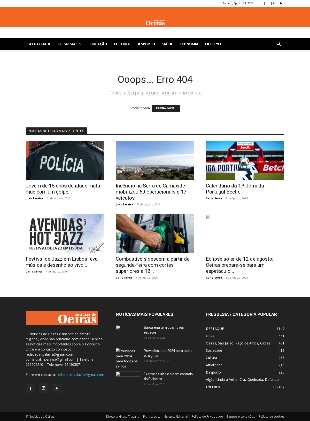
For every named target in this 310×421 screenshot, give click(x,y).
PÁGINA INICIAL (166, 108)
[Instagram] (272, 3)
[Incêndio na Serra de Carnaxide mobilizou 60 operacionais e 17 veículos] (155, 160)
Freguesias (68, 44)
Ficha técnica (152, 416)
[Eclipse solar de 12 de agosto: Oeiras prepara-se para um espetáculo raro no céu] (245, 233)
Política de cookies (271, 416)
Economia (189, 44)
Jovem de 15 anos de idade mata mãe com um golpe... (63, 189)
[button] (278, 44)
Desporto (146, 44)
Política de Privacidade (207, 416)
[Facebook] (264, 3)
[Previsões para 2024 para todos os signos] (128, 358)
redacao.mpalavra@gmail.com (80, 374)
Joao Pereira (34, 198)
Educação (97, 44)
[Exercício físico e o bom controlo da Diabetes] (128, 380)
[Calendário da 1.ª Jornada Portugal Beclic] (245, 160)
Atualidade (40, 44)
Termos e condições (241, 416)
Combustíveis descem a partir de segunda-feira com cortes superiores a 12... (153, 265)
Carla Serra (214, 198)
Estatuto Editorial (176, 416)
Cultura (122, 44)
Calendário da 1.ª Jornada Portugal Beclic (235, 189)
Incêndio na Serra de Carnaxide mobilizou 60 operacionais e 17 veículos (151, 192)
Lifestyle (213, 44)
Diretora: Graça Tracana (122, 416)
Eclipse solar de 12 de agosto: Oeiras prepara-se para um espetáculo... (239, 265)
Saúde (167, 44)
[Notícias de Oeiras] (155, 22)
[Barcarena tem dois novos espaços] (128, 333)
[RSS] (280, 3)
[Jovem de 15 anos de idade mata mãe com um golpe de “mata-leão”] (65, 160)
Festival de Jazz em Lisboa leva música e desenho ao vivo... (62, 262)
